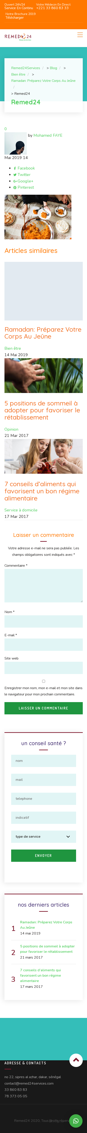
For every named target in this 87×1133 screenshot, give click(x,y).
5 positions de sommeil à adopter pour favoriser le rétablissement (42, 410)
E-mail (10, 635)
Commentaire (15, 565)
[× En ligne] (76, 1121)
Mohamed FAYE (47, 135)
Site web (11, 658)
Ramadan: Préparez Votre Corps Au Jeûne (42, 332)
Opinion (11, 429)
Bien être (12, 348)
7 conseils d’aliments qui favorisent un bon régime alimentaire (41, 491)
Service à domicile (20, 510)
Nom (9, 612)
